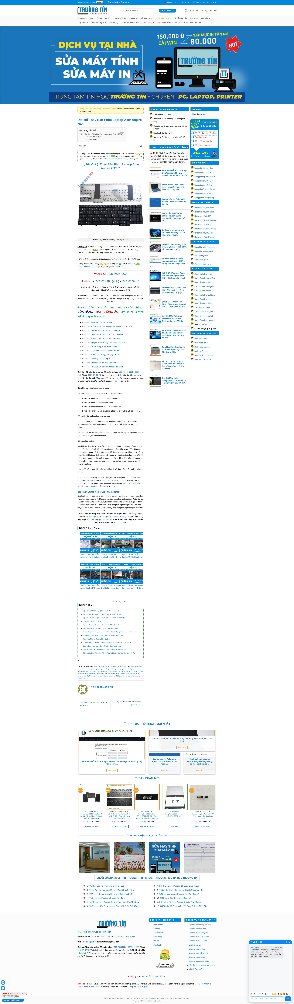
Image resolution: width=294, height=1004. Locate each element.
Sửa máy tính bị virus (203, 274)
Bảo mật (156, 929)
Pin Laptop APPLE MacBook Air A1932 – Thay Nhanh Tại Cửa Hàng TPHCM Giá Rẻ (91, 816)
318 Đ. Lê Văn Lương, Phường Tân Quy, (179, 894)
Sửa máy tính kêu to (202, 291)
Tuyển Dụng (195, 2)
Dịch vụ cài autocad (202, 347)
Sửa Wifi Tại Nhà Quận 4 (92, 621)
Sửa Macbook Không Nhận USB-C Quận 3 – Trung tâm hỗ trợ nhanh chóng (174, 246)
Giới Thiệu (205, 2)
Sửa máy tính (101, 18)
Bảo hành (157, 945)
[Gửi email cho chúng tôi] (112, 2)
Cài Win (193, 18)
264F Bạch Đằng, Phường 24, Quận (179, 886)
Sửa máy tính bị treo (202, 282)
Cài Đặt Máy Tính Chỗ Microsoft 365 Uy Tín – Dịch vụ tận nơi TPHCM (172, 318)
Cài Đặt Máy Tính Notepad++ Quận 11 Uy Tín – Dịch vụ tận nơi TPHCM (174, 380)
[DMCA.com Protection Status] (165, 954)
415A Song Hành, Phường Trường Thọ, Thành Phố (114, 902)
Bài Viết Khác (93, 139)
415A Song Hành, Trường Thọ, (104, 338)
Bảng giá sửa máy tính (203, 168)
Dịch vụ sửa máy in (197, 957)
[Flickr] (126, 2)
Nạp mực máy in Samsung (205, 229)
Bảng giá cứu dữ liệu (203, 185)
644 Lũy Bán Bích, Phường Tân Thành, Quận (181, 890)
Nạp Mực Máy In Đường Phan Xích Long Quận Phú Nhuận (104, 649)
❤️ (284, 994)
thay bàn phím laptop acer (130, 671)
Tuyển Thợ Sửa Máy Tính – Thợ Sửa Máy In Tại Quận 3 (103, 635)
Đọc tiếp (174, 826)
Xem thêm (112, 770)
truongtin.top (91, 942)
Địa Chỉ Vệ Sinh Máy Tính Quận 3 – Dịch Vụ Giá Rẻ (102, 614)
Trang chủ (82, 18)
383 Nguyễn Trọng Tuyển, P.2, (103, 330)
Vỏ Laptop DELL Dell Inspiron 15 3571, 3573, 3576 (174, 815)
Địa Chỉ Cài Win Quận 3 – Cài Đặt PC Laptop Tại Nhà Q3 (104, 618)
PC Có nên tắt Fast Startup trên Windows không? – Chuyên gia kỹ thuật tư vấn (174, 172)
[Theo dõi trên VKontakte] (128, 2)
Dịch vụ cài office (201, 343)
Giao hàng (157, 937)
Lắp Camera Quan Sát (131, 23)
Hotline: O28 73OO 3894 (87, 2)
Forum (169, 2)
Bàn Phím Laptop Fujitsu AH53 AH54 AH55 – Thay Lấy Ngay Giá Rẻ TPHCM (119, 816)
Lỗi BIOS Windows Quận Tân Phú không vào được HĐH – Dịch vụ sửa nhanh (173, 275)
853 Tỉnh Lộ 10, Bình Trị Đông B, (105, 367)
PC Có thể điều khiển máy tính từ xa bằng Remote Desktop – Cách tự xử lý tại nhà (174, 334)
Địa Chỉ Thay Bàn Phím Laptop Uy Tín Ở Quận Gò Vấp (89, 557)
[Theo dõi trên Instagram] (108, 2)
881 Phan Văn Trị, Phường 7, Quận (106, 886)
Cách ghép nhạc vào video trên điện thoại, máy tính (102, 646)
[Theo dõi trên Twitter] (110, 2)
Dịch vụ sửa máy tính (197, 929)
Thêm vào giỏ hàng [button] (91, 826)
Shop (91, 18)
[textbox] (267, 998)
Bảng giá (146, 23)
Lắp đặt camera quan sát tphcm (202, 965)
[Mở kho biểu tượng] (289, 994)
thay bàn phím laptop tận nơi (115, 159)
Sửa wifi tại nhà (99, 23)
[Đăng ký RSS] (119, 2)
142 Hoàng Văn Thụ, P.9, (103, 363)
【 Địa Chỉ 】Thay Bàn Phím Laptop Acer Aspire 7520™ (103, 134)
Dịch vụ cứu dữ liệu (197, 949)
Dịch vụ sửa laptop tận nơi (200, 925)
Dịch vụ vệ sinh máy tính (199, 937)
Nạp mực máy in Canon (204, 212)
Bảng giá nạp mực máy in (204, 177)
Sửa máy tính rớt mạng (203, 299)
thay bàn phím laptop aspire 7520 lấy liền (115, 673)
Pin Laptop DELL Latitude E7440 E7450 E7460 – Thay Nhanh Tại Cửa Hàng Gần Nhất (147, 816)
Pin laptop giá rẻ (201, 256)
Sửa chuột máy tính (202, 308)
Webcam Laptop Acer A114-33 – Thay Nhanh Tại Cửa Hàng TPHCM (203, 816)
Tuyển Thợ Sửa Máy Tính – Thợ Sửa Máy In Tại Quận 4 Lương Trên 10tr (110, 632)
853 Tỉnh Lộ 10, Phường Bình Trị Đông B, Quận (183, 906)
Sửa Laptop (133, 18)
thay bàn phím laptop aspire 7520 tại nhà (110, 676)
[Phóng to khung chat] (285, 942)
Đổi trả (156, 941)
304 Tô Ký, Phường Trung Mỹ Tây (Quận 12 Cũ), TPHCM (110, 326)
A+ (263, 994)
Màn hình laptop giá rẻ (203, 264)
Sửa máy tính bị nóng (203, 303)
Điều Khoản (83, 987)
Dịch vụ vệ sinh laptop (198, 941)
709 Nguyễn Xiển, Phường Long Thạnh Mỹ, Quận (113, 906)
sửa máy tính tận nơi (97, 486)
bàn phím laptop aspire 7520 (121, 669)
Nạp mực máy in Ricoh (203, 224)
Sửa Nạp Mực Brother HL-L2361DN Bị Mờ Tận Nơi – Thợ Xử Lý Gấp (174, 349)
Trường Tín (83, 109)
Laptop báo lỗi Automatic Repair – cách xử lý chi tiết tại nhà (174, 201)
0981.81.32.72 (130, 281)
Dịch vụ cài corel (201, 351)
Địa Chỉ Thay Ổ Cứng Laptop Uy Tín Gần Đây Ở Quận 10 (131, 557)
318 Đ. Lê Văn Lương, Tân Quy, (103, 355)
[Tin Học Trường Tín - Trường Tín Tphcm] (99, 10)
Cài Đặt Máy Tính (181, 18)
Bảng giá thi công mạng (204, 198)
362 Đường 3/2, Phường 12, (175, 898)
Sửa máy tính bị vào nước (205, 320)
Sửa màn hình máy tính (203, 316)
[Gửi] (141, 146)
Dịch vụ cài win (200, 339)
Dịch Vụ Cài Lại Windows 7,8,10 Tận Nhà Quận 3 (101, 628)
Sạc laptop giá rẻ (201, 260)
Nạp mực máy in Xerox (203, 233)
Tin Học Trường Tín (154, 1001)
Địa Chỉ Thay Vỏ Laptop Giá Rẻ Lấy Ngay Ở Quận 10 (111, 588)
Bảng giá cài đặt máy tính (204, 193)
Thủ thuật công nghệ (162, 23)
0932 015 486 (103, 281)
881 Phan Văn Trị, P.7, (99, 322)
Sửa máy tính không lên (204, 287)
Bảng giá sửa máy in (202, 172)
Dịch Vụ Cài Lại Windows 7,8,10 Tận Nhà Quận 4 (101, 625)
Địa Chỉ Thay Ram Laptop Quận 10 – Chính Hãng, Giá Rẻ (111, 557)
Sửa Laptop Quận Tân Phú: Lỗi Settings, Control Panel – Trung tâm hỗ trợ (174, 304)
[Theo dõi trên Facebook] (106, 2)
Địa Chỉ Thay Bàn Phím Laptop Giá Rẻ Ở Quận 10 (89, 588)
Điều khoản (158, 925)
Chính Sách (94, 987)
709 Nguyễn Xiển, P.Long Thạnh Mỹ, (106, 343)
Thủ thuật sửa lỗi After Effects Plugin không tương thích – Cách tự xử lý (173, 217)
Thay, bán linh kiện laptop (89, 267)
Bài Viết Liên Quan (95, 137)
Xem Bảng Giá (205, 984)
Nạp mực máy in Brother (204, 208)
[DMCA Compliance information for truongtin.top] (165, 965)
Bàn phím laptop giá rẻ (203, 251)
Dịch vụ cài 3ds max (202, 360)
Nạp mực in (83, 23)
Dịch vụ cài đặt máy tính (198, 933)
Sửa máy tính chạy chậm (204, 278)
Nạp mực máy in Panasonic (205, 220)
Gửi (288, 999)
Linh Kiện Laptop (164, 18)
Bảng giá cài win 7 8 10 (203, 181)
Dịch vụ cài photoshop (203, 355)
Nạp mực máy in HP (202, 216)
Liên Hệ (213, 2)
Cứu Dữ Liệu (114, 23)
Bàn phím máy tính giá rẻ (204, 247)
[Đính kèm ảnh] (251, 994)
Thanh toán (158, 933)
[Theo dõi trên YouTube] (123, 2)
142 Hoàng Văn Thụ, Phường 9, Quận (180, 902)
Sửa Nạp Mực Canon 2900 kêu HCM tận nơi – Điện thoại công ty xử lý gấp (174, 290)
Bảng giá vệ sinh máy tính (204, 189)
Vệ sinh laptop (147, 18)
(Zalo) (115, 281)
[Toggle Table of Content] (120, 131)
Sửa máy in (205, 18)
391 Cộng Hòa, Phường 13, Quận (105, 334)
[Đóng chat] (289, 942)
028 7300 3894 (118, 274)
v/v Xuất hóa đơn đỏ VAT (154, 976)
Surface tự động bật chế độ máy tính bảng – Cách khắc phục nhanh (173, 232)
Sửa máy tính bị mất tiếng (204, 295)
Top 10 (176, 2)
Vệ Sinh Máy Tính (119, 18)
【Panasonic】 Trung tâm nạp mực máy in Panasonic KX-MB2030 (107, 642)
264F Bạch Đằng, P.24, (102, 347)
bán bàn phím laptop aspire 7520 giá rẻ (99, 669)
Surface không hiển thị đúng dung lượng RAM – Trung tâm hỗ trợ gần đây (173, 261)
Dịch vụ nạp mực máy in (199, 961)
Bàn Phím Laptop (109, 109)
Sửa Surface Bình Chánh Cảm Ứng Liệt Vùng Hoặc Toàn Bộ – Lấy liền (173, 187)
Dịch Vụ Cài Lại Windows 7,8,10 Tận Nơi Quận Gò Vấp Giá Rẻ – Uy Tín (109, 653)
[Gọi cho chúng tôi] (115, 2)
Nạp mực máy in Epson (204, 237)
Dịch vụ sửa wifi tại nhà (198, 953)
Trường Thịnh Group (126, 936)
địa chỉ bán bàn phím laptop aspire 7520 (107, 671)
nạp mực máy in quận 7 (139, 987)
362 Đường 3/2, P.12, (99, 359)
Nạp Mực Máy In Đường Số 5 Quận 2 (96, 639)
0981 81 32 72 (94, 375)
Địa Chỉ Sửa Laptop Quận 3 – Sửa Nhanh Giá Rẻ (101, 611)
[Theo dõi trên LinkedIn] (121, 2)
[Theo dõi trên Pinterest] (117, 2)
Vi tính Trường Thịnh (197, 969)
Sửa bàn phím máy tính (203, 312)
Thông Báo (185, 2)
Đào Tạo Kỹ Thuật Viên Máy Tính (187, 23)
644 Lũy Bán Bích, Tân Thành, (103, 351)
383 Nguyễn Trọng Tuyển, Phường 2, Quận (110, 894)
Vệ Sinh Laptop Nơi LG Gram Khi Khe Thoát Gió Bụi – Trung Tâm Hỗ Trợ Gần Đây (173, 365)
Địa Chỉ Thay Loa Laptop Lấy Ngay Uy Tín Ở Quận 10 (132, 588)
